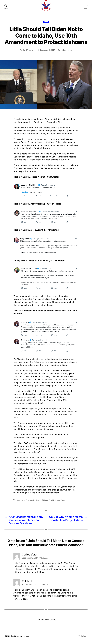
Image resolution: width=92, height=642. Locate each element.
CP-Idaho (29, 50)
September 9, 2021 (47, 50)
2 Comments (66, 50)
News (46, 21)
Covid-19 (52, 500)
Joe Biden (61, 500)
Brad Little (21, 500)
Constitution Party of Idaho (37, 500)
